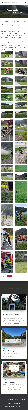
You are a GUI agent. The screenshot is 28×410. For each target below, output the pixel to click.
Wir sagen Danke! (9, 382)
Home (4, 399)
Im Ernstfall (17, 403)
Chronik (23, 399)
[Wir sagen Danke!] (14, 369)
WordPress (21, 406)
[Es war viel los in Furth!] (14, 301)
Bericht (5, 312)
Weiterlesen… (17, 323)
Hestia (11, 406)
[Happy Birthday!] (14, 337)
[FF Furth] (10, 2)
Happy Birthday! (8, 351)
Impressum (6, 406)
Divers (9, 403)
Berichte (17, 399)
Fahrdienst (10, 399)
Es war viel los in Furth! (11, 314)
